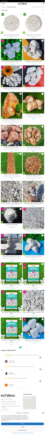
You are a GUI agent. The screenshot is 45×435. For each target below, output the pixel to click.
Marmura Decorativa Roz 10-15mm (32, 173)
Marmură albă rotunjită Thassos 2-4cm (32, 60)
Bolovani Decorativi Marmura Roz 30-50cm (11, 117)
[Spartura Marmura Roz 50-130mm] (11, 133)
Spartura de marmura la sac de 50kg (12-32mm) (11, 200)
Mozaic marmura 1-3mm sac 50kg (32, 34)
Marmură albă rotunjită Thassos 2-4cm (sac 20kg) (11, 336)
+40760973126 (5, 403)
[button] (42, 412)
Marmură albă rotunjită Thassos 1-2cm (32, 86)
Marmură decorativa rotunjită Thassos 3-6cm (11, 60)
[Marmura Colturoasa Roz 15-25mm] (11, 160)
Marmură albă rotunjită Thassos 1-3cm (11, 86)
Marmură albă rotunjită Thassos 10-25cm (11, 253)
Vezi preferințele (22, 430)
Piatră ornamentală (7, 120)
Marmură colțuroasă (7, 147)
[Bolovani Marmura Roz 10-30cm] (32, 101)
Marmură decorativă (8, 88)
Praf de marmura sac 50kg (11, 222)
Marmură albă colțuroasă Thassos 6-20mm (32, 227)
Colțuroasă (19, 119)
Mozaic (15, 223)
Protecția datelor (18, 410)
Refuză (22, 427)
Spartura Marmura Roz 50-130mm (11, 145)
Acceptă (22, 423)
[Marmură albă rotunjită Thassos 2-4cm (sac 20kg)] (11, 324)
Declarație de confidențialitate (23, 432)
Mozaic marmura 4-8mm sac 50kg (11, 34)
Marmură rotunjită (15, 88)
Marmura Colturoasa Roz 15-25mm (11, 172)
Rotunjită (11, 256)
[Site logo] (22, 3)
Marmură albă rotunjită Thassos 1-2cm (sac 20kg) (32, 282)
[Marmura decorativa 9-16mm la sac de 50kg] (32, 188)
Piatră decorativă (5, 119)
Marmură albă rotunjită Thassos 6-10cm (32, 253)
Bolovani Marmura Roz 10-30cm (33, 112)
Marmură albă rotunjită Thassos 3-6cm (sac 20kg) (11, 282)
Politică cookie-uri (14, 432)
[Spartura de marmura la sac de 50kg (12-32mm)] (11, 188)
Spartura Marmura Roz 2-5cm (32, 145)
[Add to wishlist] (20, 14)
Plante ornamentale (4, 410)
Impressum (31, 432)
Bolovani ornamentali (12, 119)
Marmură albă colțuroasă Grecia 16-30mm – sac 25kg (32, 309)
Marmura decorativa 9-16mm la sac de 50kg (32, 200)
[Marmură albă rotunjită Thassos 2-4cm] (32, 49)
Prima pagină (3, 7)
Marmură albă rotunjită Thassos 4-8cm (32, 335)
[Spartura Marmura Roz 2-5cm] (32, 133)
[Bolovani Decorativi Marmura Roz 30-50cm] (11, 104)
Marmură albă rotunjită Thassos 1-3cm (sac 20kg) (11, 309)
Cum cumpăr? (32, 410)
